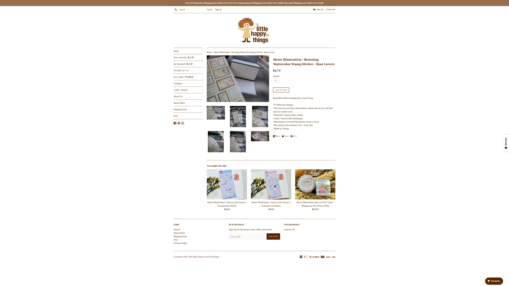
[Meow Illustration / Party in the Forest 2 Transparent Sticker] (271, 184)
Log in (209, 9)
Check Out (330, 9)
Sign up (218, 9)
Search (177, 229)
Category (188, 83)
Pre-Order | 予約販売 (184, 76)
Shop (176, 51)
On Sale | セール (181, 70)
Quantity (276, 76)
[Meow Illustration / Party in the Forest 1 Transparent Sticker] (227, 184)
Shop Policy (179, 102)
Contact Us (289, 229)
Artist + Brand (188, 89)
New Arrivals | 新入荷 (184, 57)
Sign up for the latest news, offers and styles (250, 229)
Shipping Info (180, 109)
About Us (178, 96)
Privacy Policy (180, 243)
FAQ (176, 115)
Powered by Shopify (211, 257)
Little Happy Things (195, 257)
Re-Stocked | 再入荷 (183, 63)
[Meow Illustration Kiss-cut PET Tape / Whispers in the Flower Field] (315, 184)
